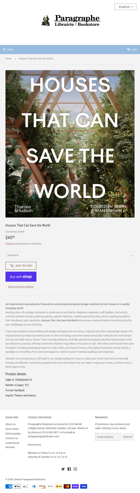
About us (10, 424)
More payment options (21, 286)
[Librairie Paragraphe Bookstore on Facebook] (69, 469)
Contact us (11, 438)
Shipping (10, 243)
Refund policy (13, 433)
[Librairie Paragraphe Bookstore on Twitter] (63, 469)
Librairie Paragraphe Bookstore (29, 479)
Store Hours (12, 428)
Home (8, 58)
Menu (10, 49)
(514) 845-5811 (50, 432)
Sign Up (127, 437)
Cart (134, 49)
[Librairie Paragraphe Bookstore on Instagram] (75, 469)
